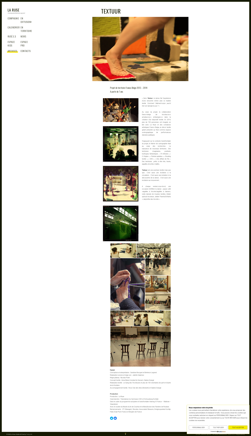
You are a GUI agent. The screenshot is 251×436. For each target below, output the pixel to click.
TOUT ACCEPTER (238, 427)
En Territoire (26, 29)
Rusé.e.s (12, 36)
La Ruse (13, 9)
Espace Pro (24, 43)
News (23, 36)
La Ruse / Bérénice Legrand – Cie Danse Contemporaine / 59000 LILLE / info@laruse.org (220, 434)
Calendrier (14, 27)
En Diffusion (26, 20)
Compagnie (13, 18)
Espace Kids (11, 43)
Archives (12, 51)
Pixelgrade (29, 434)
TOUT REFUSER (218, 427)
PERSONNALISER (198, 427)
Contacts (26, 51)
